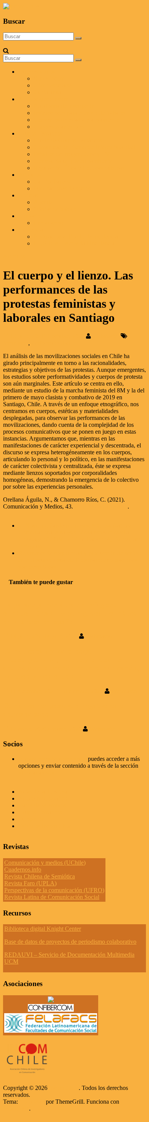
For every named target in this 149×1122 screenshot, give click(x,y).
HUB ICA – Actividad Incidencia (74, 243)
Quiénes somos (36, 71)
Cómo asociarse (53, 85)
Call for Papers (52, 181)
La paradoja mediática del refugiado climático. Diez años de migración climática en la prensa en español (70, 613)
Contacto (29, 216)
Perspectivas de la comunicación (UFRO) (54, 890)
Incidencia (30, 229)
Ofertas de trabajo (55, 209)
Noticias (28, 195)
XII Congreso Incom (43, 99)
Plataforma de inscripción (64, 106)
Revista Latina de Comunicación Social (51, 897)
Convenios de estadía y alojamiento (76, 119)
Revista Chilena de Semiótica (39, 876)
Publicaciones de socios (62, 188)
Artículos (29, 174)
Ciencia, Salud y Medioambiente (73, 161)
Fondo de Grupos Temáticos (68, 140)
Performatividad (50, 343)
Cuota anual (48, 92)
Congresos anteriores (59, 126)
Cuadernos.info (22, 869)
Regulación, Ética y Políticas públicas (79, 168)
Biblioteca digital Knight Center (42, 928)
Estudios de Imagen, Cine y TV (72, 154)
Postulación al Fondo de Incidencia (76, 236)
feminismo (15, 343)
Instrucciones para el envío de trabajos (79, 113)
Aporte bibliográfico (42, 798)
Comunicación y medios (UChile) (45, 862)
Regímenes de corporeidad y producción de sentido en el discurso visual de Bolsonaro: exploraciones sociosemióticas (80, 560)
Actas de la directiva (42, 791)
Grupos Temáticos (40, 812)
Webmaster (106, 336)
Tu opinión (31, 819)
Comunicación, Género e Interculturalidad (84, 147)
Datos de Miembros (42, 805)
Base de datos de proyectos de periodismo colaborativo (70, 941)
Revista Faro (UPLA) (30, 883)
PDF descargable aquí (101, 506)
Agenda (43, 202)
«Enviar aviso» (36, 772)
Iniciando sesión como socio (52, 759)
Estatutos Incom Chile (44, 826)
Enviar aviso (49, 223)
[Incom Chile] (6, 43)
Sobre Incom (49, 78)
